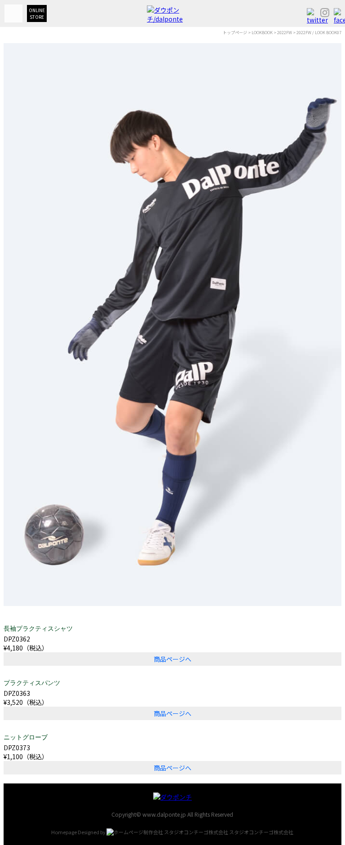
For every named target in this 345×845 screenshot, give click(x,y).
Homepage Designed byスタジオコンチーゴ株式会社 (172, 832)
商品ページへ (172, 659)
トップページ (235, 32)
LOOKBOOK (262, 32)
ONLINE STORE (37, 13)
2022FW (284, 32)
